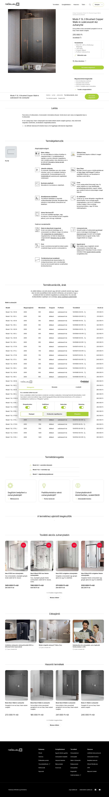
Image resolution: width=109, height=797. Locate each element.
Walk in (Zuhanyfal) (75, 760)
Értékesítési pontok (44, 760)
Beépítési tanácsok (92, 760)
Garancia (41, 756)
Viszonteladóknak (43, 764)
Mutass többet (54, 597)
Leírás (53, 95)
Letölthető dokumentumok (94, 753)
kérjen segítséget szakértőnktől (67, 297)
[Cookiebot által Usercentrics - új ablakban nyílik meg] (82, 382)
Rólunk (40, 753)
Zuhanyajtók (73, 756)
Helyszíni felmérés (60, 760)
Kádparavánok (74, 764)
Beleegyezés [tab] (30, 387)
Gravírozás (58, 767)
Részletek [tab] (54, 387)
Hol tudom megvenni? (88, 67)
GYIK (88, 767)
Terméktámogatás (51, 98)
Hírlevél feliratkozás (92, 764)
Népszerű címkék (92, 771)
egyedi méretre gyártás (94, 252)
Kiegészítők (61, 98)
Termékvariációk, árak (71, 95)
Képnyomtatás (59, 764)
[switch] (45, 407)
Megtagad (31, 414)
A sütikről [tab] (78, 387)
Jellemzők (60, 95)
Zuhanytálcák (73, 767)
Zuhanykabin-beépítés (61, 756)
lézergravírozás (81, 234)
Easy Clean (82, 172)
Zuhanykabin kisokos (84, 499)
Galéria (48, 95)
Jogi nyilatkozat (73, 789)
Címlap (74, 13)
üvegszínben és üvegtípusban (53, 234)
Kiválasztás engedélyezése (54, 414)
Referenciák (42, 767)
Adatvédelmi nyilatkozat (86, 789)
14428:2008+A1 (46, 176)
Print (49, 248)
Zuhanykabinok (74, 753)
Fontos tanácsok (49, 499)
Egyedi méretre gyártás (61, 753)
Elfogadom (77, 414)
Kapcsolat (41, 771)
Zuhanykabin (80, 13)
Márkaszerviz (14, 499)
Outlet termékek (74, 775)
